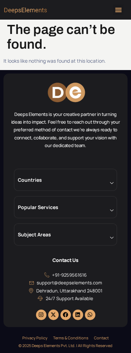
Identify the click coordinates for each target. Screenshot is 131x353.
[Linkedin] (78, 315)
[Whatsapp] (90, 315)
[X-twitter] (53, 315)
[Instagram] (41, 315)
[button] (118, 10)
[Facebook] (65, 315)
